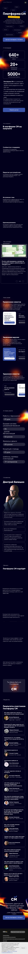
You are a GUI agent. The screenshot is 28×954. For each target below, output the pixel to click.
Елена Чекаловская (22, 392)
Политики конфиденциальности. (9, 952)
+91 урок (7, 419)
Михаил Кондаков (7, 320)
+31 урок (7, 452)
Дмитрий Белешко (22, 320)
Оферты (9, 951)
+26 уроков (8, 437)
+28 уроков (8, 444)
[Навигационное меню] (25, 2)
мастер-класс (8, 313)
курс (20, 313)
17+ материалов (11, 462)
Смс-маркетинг (23, 351)
